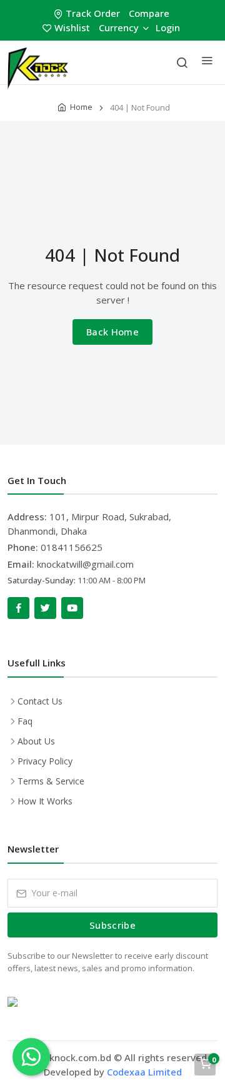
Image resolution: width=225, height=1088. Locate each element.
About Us (36, 741)
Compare (149, 13)
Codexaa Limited (144, 1072)
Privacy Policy (45, 761)
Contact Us (40, 701)
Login (168, 27)
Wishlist (72, 27)
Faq (25, 721)
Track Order (93, 13)
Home (81, 106)
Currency (119, 27)
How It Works (45, 801)
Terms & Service (51, 781)
